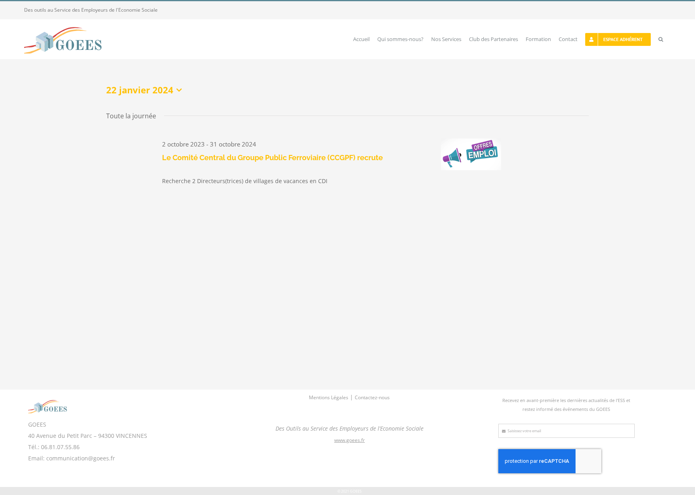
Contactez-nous (372, 397)
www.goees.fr (349, 440)
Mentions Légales (328, 397)
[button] (660, 39)
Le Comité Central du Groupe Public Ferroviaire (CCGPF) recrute (272, 157)
